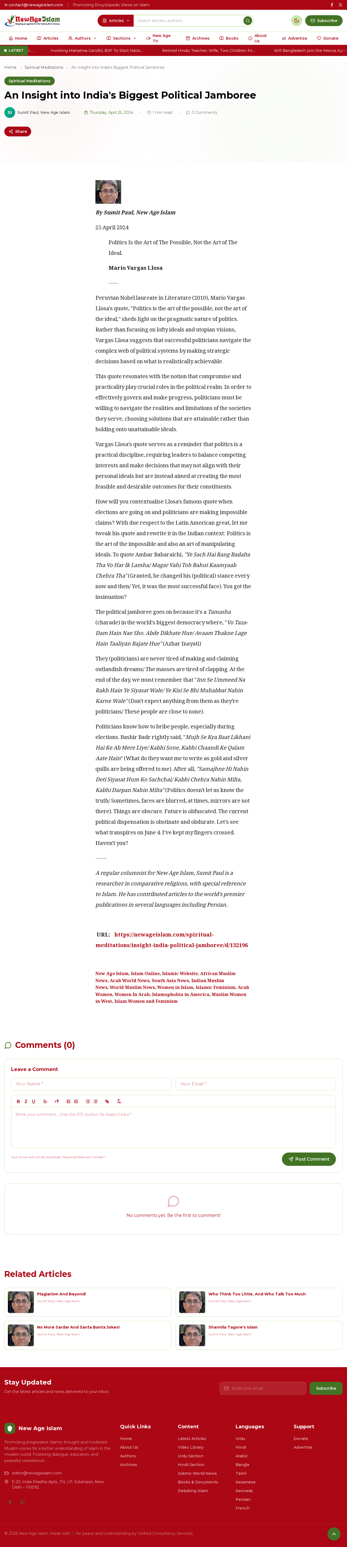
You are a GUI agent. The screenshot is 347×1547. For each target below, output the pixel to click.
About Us (129, 1447)
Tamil (241, 1473)
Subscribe (326, 1388)
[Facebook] (9, 1501)
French (243, 1508)
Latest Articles (192, 1438)
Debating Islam (193, 1490)
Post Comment (312, 1159)
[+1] (76, 1101)
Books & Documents (198, 1482)
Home (10, 67)
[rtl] (57, 1101)
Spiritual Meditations (44, 67)
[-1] (68, 1101)
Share (21, 131)
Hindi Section (191, 1464)
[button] (45, 1101)
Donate (301, 1438)
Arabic (242, 1456)
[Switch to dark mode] (296, 20)
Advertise (303, 1447)
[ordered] (88, 1101)
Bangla (242, 1464)
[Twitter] (22, 1501)
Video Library (191, 1447)
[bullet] (95, 1101)
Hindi (241, 1447)
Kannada (244, 1490)
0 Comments (204, 112)
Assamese (246, 1482)
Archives (128, 1464)
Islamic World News (197, 1473)
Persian (243, 1499)
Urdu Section (190, 1456)
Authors (128, 1456)
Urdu (240, 1438)
